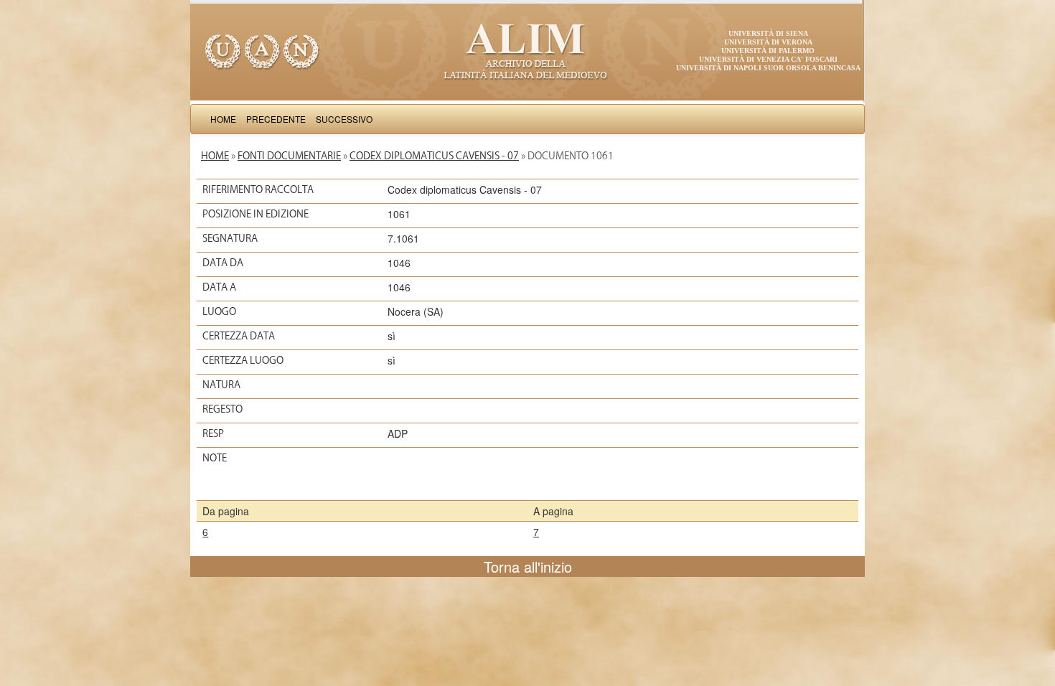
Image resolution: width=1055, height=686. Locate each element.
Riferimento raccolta (258, 189)
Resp (213, 433)
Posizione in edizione (255, 214)
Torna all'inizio (528, 566)
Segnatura (230, 238)
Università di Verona (768, 42)
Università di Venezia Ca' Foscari (768, 59)
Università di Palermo (768, 51)
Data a (219, 287)
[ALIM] (527, 50)
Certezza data (238, 336)
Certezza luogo (242, 360)
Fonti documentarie (289, 156)
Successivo (344, 119)
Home (223, 119)
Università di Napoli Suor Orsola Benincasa (768, 68)
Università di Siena (768, 33)
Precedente (276, 119)
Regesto (222, 409)
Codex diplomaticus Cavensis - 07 (434, 156)
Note (214, 458)
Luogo (219, 311)
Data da (222, 263)
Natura (221, 385)
